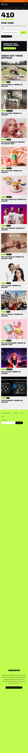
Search (23, 32)
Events (23, 8)
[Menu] (25, 4)
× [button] (26, 1)
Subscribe (19, 422)
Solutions (16, 8)
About (2, 416)
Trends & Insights (7, 8)
